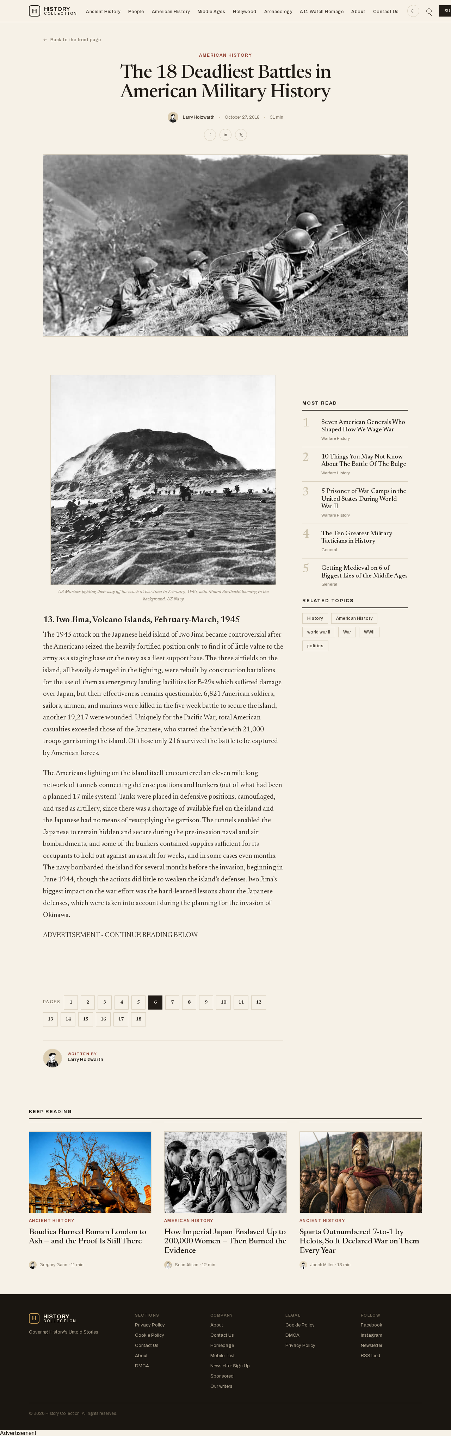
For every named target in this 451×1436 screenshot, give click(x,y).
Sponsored (222, 1376)
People (136, 11)
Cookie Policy (149, 1335)
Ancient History (103, 11)
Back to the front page (72, 39)
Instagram (371, 1335)
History (315, 618)
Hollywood (245, 11)
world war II (318, 632)
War (347, 632)
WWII (369, 632)
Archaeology (278, 11)
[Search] (429, 11)
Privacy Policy (150, 1325)
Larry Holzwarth (199, 117)
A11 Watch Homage (322, 11)
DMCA (142, 1365)
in (225, 134)
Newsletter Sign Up (230, 1365)
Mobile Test (222, 1355)
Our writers (221, 1386)
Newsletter (371, 1345)
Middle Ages (212, 11)
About (358, 11)
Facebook (371, 1325)
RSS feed (370, 1355)
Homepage (222, 1345)
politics (315, 646)
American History (171, 11)
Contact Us (386, 11)
